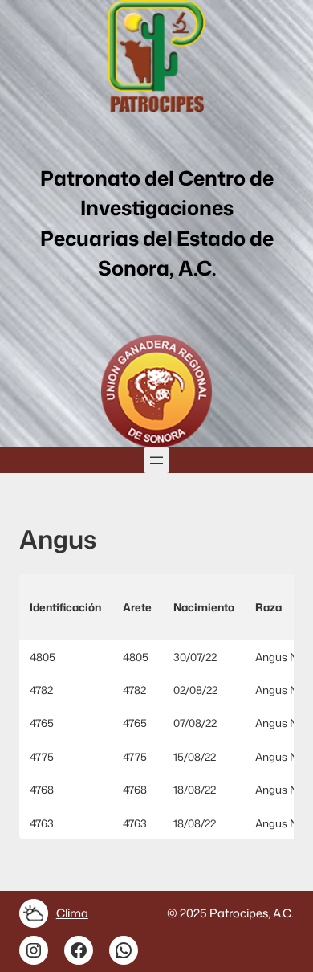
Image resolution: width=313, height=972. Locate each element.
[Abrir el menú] (156, 460)
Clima (72, 913)
